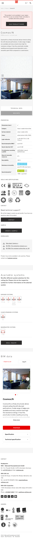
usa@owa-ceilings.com (25, 492)
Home (2, 8)
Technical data (16, 108)
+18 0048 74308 (9, 492)
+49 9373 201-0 (7, 470)
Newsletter (17, 536)
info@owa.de (19, 470)
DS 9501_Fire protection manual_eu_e (16, 246)
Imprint (2, 536)
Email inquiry (11, 343)
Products (7, 8)
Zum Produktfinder (16, 24)
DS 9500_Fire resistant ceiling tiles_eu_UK (17, 248)
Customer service (12, 258)
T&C (13, 536)
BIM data (16, 113)
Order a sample (11, 231)
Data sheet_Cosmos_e (12, 243)
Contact (11, 220)
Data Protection (8, 536)
